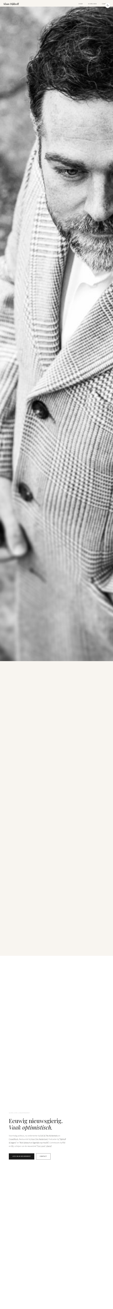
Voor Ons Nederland (39, 1139)
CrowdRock (13, 1139)
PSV (63, 1142)
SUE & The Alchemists (49, 1135)
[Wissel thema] (107, 5)
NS (12, 1146)
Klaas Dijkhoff (11, 4)
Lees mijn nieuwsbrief (21, 1156)
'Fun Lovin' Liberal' (44, 1146)
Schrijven (92, 4)
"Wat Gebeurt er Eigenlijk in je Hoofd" (34, 1142)
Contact (43, 1156)
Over (81, 4)
